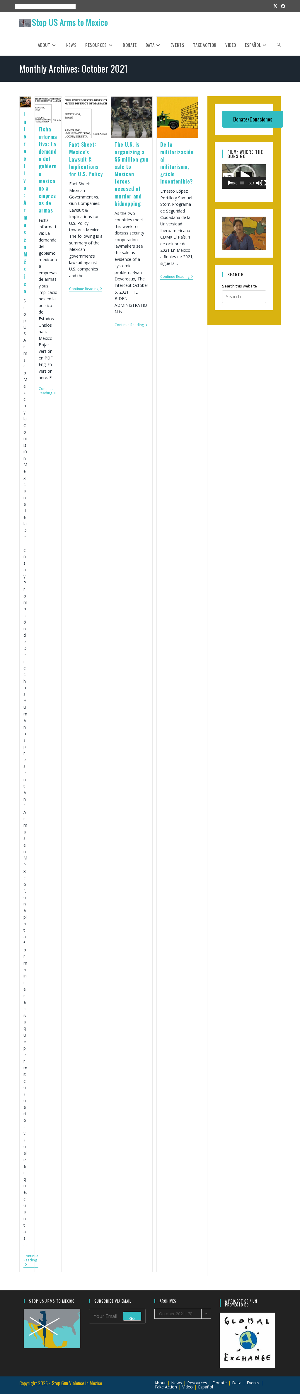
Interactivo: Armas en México (25, 202)
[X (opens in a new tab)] (275, 6)
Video (187, 1387)
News (176, 1383)
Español (205, 1387)
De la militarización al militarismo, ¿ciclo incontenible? (176, 163)
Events (30, 6)
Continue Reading (30, 1261)
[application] (244, 176)
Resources (44, 6)
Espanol (65, 6)
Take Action (165, 1387)
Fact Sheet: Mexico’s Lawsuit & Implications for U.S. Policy (86, 159)
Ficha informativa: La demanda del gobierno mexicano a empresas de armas (48, 169)
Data (236, 1383)
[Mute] (259, 183)
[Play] (230, 183)
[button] (244, 176)
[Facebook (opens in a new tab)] (282, 6)
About (18, 6)
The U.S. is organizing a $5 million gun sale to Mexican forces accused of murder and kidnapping (131, 174)
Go (132, 1318)
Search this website (239, 286)
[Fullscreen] (263, 183)
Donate (219, 1383)
